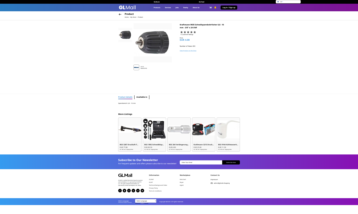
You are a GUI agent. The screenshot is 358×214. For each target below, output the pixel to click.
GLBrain (157, 2)
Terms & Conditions (155, 191)
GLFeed (201, 2)
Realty (185, 8)
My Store (133, 17)
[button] (280, 2)
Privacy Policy (153, 188)
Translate (146, 203)
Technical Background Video (158, 185)
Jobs (177, 8)
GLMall (151, 179)
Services (168, 8)
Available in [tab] (141, 97)
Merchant (183, 179)
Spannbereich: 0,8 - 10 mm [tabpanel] (127, 103)
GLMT (151, 182)
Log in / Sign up (229, 7)
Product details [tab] (125, 97)
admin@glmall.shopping (222, 183)
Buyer (182, 182)
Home (127, 17)
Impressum (214, 179)
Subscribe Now (231, 162)
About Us (196, 8)
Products (157, 8)
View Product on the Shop (188, 51)
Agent (182, 185)
